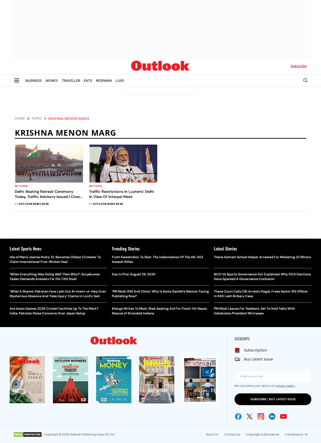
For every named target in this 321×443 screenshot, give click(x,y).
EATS (88, 81)
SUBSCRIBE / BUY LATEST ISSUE (273, 399)
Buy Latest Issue (258, 359)
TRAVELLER (71, 81)
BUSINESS (34, 81)
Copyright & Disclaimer (262, 434)
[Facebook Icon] (238, 416)
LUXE (120, 81)
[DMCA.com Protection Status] (27, 434)
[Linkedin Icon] (272, 416)
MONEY (52, 81)
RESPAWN (104, 81)
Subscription (255, 350)
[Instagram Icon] (261, 416)
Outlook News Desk (33, 204)
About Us (212, 434)
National (22, 186)
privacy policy (285, 386)
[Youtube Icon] (283, 416)
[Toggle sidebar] (16, 80)
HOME (20, 118)
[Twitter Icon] (249, 416)
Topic (37, 118)
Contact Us (232, 434)
